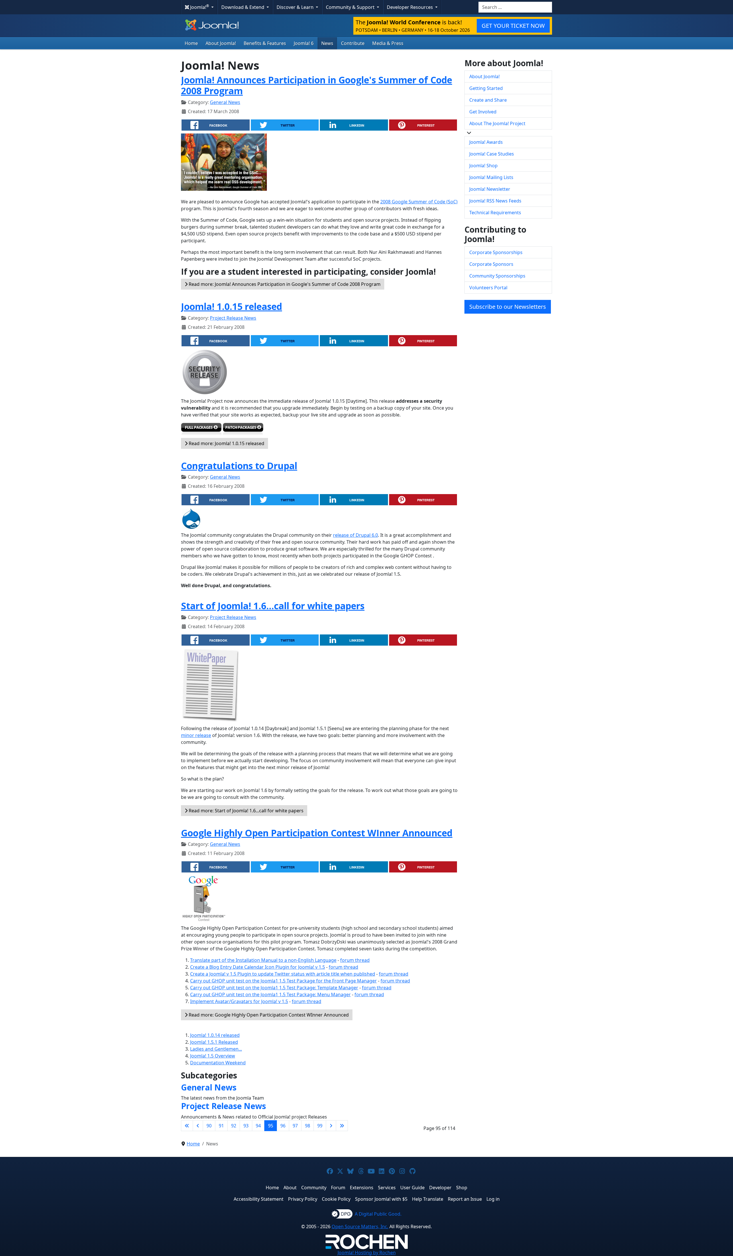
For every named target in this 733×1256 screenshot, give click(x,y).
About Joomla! (221, 43)
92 (233, 1126)
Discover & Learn (296, 7)
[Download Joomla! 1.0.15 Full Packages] (201, 430)
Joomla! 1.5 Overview (212, 1056)
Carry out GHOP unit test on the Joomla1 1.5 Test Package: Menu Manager (270, 994)
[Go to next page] (331, 1125)
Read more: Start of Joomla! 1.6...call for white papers (246, 810)
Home (191, 43)
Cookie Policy (336, 1199)
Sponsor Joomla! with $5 (381, 1199)
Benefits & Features (265, 43)
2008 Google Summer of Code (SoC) (419, 201)
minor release (196, 735)
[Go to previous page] (198, 1125)
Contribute (352, 43)
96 (282, 1126)
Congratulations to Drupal (239, 465)
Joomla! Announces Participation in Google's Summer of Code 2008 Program (316, 85)
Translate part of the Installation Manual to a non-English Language (263, 960)
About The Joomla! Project (497, 123)
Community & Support (351, 7)
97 (295, 1126)
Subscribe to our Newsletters (507, 306)
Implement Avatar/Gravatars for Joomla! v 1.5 (239, 1001)
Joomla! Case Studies (491, 154)
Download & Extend (243, 7)
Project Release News (233, 318)
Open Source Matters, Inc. (360, 1226)
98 (307, 1126)
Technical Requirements (495, 212)
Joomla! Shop (483, 165)
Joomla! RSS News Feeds (495, 201)
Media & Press (387, 43)
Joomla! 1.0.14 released (215, 1035)
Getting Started (486, 88)
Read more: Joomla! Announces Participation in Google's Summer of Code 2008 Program (284, 284)
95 (270, 1126)
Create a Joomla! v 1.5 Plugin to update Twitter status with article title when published (282, 974)
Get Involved (482, 112)
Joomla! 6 (304, 43)
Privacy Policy (302, 1199)
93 (246, 1126)
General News (225, 102)
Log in (493, 1199)
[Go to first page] (187, 1125)
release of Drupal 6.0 (355, 535)
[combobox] (515, 7)
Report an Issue (465, 1199)
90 (209, 1126)
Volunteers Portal (488, 287)
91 (221, 1126)
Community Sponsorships (497, 276)
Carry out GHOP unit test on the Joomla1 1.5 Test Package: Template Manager (274, 987)
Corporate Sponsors (491, 264)
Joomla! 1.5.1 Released (214, 1042)
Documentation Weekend (218, 1063)
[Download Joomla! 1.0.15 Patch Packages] (243, 430)
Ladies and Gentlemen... (216, 1049)
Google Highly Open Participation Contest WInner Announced (316, 833)
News (327, 43)
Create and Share (488, 100)
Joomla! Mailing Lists (491, 177)
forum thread (355, 960)
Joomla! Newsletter (489, 189)
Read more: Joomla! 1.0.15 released (226, 443)
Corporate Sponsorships (496, 252)
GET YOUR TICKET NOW (513, 26)
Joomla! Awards (486, 142)
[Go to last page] (342, 1125)
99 (319, 1126)
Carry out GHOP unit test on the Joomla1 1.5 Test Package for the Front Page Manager (283, 981)
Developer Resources (410, 7)
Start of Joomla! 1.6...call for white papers (272, 606)
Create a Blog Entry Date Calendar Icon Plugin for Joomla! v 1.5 (257, 967)
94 (258, 1126)
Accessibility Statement (258, 1199)
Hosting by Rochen (367, 1252)
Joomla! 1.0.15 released (231, 306)
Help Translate (427, 1199)
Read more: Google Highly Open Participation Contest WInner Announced (268, 1015)
